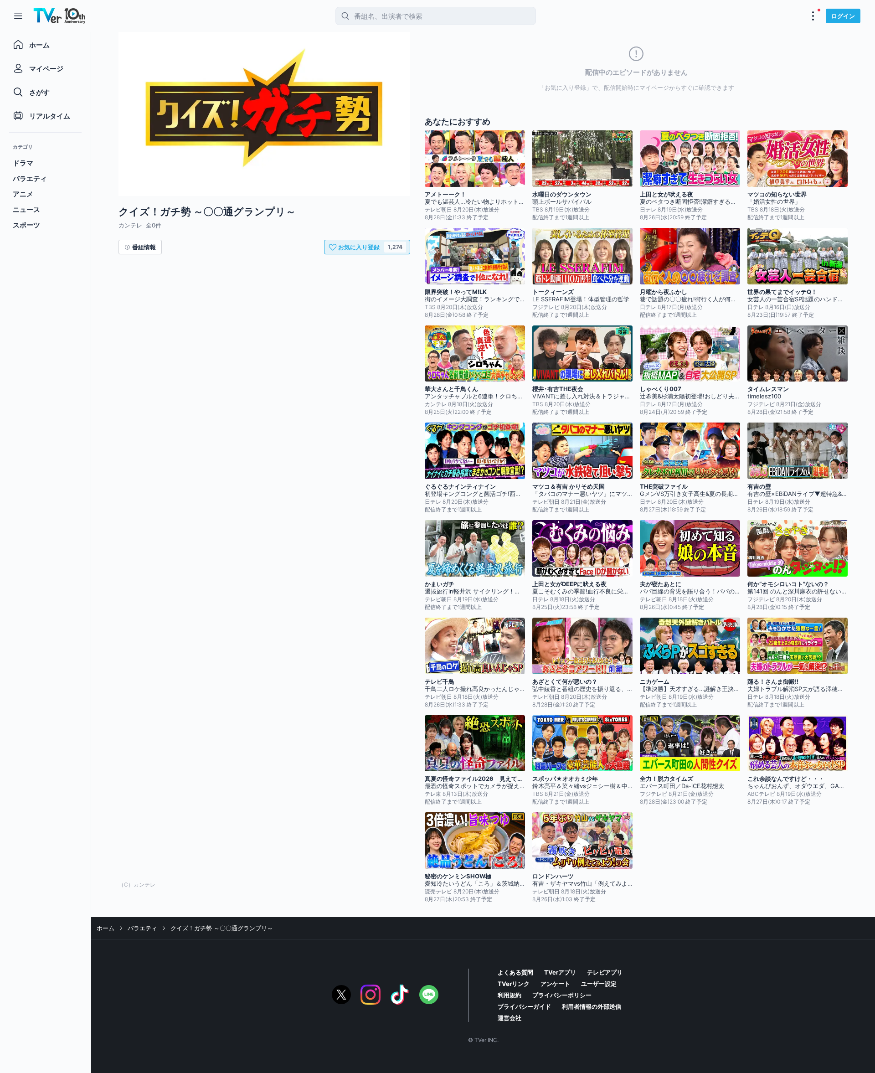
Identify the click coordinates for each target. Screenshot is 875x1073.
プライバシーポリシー (562, 995)
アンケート (555, 983)
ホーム (105, 928)
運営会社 (509, 1017)
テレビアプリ (605, 972)
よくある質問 (515, 972)
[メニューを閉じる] (18, 16)
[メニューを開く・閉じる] (813, 16)
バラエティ (142, 928)
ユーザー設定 (599, 983)
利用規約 (509, 995)
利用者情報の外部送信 (591, 1006)
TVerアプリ (560, 972)
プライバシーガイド (524, 1006)
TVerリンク (514, 983)
